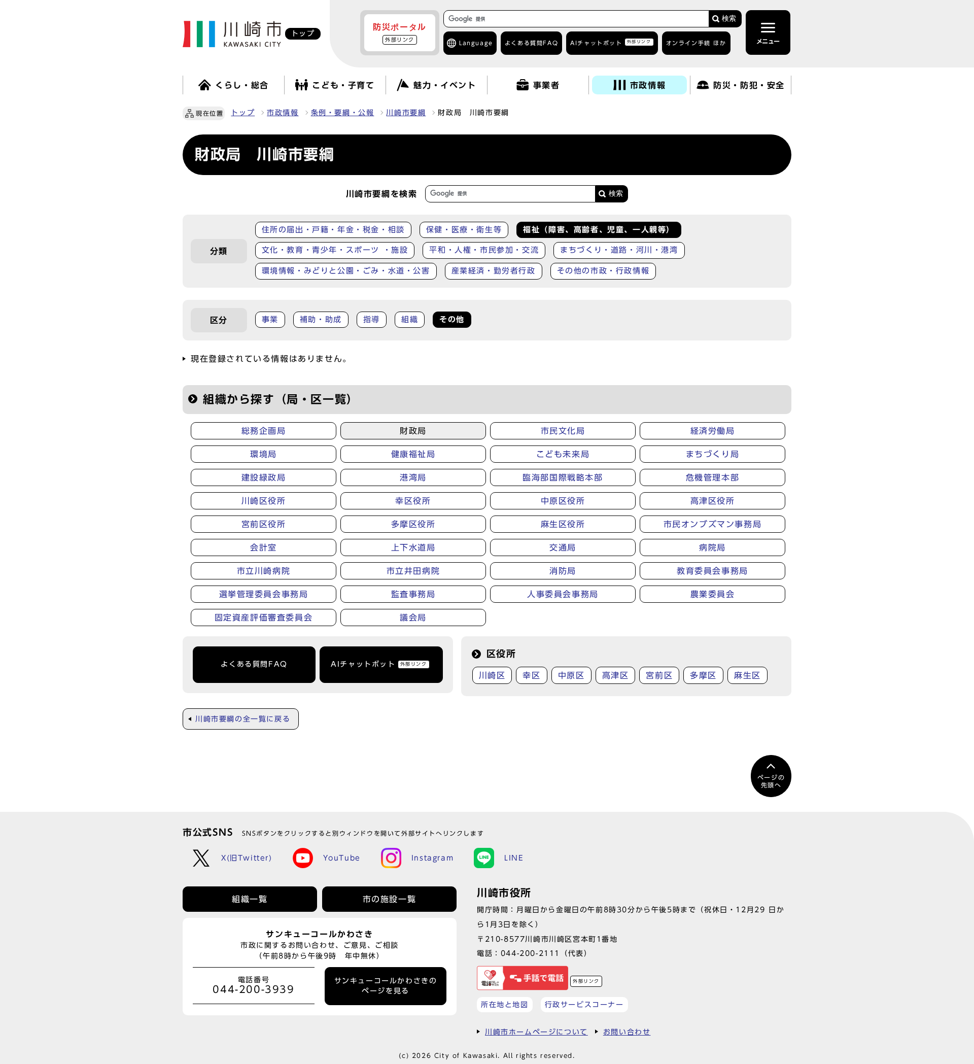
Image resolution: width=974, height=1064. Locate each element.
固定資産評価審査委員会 (264, 617)
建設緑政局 (263, 477)
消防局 (562, 571)
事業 (270, 319)
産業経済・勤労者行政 (493, 270)
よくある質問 (531, 43)
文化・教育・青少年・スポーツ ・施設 (335, 250)
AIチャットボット (610, 42)
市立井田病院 (413, 571)
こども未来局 (563, 454)
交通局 (562, 547)
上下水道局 (413, 547)
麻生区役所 (563, 524)
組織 (409, 319)
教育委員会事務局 (712, 571)
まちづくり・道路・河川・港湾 (619, 250)
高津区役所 (712, 501)
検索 (729, 18)
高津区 (615, 675)
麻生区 (747, 675)
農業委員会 (712, 594)
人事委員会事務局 (563, 594)
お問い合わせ (627, 1032)
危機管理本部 (713, 477)
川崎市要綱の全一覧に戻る (242, 719)
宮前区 (659, 675)
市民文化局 (563, 431)
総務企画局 (263, 431)
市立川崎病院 (264, 571)
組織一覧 (249, 899)
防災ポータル (400, 32)
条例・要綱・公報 (342, 112)
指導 (371, 319)
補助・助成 (321, 319)
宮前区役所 (263, 524)
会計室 (263, 547)
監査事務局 (413, 594)
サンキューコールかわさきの (385, 985)
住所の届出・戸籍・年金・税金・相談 (333, 229)
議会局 (413, 617)
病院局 (712, 547)
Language (476, 43)
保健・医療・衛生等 (464, 229)
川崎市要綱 (406, 112)
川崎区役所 (263, 501)
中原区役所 (563, 501)
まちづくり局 (713, 454)
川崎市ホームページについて (536, 1032)
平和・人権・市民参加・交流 (484, 250)
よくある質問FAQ (254, 664)
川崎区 (492, 675)
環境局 (263, 454)
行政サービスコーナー (584, 1004)
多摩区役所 (413, 524)
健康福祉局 (413, 454)
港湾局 (413, 477)
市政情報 (282, 112)
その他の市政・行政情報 (603, 270)
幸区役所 (413, 501)
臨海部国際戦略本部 (563, 477)
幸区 (531, 675)
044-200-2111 (530, 953)
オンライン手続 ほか (696, 43)
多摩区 (703, 675)
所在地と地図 (505, 1004)
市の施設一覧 (389, 899)
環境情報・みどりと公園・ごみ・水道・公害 (346, 270)
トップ (243, 112)
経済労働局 (712, 431)
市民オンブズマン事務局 (713, 524)
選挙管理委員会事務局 (263, 594)
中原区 (571, 675)
